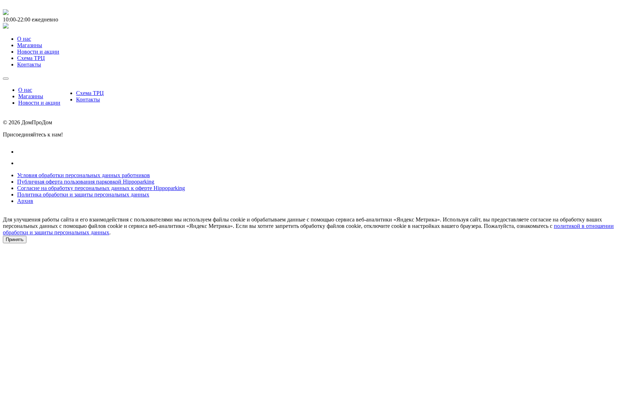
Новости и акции (39, 103)
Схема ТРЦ (90, 93)
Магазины (30, 96)
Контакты (88, 99)
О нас (25, 90)
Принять (15, 239)
